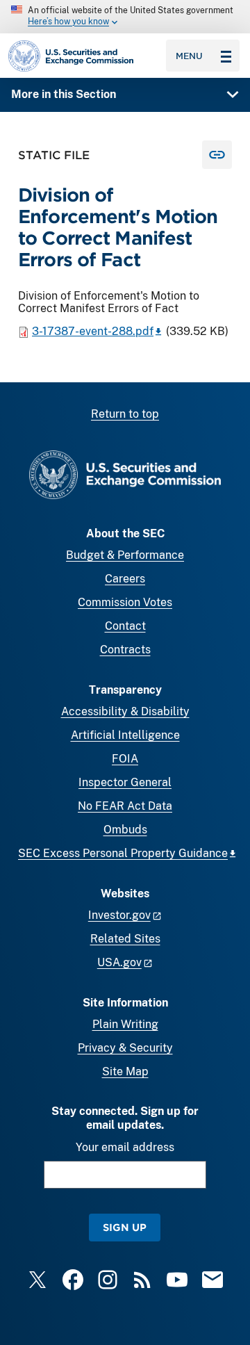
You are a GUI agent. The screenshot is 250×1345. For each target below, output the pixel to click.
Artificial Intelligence (125, 735)
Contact (125, 626)
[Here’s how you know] (125, 16)
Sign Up (125, 1227)
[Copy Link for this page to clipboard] (217, 154)
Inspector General (125, 782)
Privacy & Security (125, 1047)
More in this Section (63, 94)
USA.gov (119, 962)
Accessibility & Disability (125, 711)
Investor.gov (119, 915)
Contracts (125, 649)
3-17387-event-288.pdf (92, 331)
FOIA (125, 758)
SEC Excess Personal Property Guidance (123, 853)
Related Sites (125, 938)
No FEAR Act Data (125, 806)
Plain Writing (125, 1024)
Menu (189, 55)
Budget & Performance (125, 555)
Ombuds (125, 829)
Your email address (125, 1147)
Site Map (125, 1071)
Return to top (125, 414)
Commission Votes (125, 602)
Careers (125, 578)
